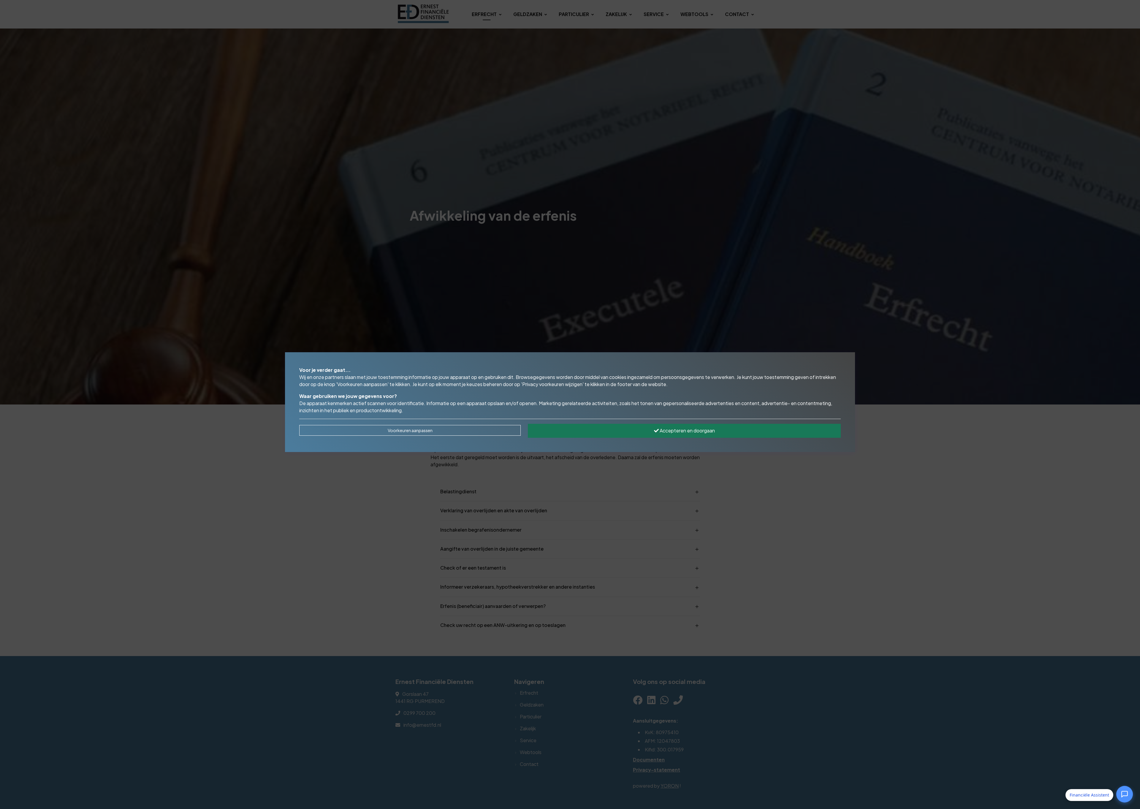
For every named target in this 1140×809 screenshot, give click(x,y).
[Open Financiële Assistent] (1124, 794)
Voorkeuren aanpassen (410, 430)
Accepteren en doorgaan (687, 430)
